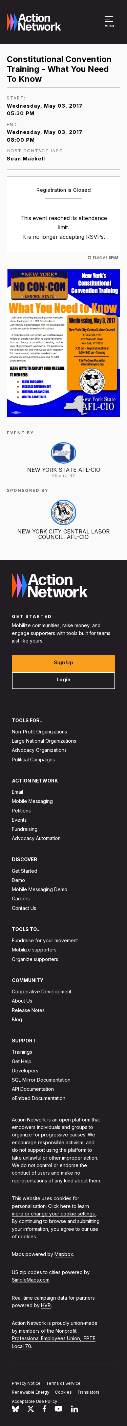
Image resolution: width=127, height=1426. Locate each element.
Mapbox (64, 1254)
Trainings (22, 1052)
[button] (110, 25)
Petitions (21, 810)
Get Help (21, 1061)
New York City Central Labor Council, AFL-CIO (63, 534)
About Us (22, 1001)
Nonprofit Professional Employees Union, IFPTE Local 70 (54, 1338)
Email (17, 792)
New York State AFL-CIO (63, 469)
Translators (88, 1392)
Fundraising (25, 829)
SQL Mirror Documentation (41, 1080)
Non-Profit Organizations (39, 731)
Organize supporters (35, 959)
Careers (21, 899)
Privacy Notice (26, 1383)
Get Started (24, 871)
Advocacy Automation (36, 838)
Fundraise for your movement (45, 941)
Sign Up (63, 662)
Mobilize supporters (34, 950)
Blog (17, 1019)
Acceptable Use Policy (34, 1401)
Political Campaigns (33, 759)
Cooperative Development (41, 992)
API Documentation (33, 1089)
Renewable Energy (30, 1392)
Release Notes (28, 1010)
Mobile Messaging (32, 801)
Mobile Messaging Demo (39, 890)
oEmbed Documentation (38, 1098)
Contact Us (24, 908)
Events (19, 820)
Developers (25, 1070)
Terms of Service (63, 1383)
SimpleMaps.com (30, 1280)
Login (63, 679)
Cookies (63, 1392)
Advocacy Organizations (39, 750)
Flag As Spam (105, 257)
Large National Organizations (44, 741)
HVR (46, 1305)
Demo (18, 880)
